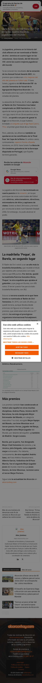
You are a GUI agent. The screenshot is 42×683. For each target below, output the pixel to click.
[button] (21, 342)
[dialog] (21, 341)
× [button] (37, 324)
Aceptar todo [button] (22, 347)
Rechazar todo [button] (21, 353)
